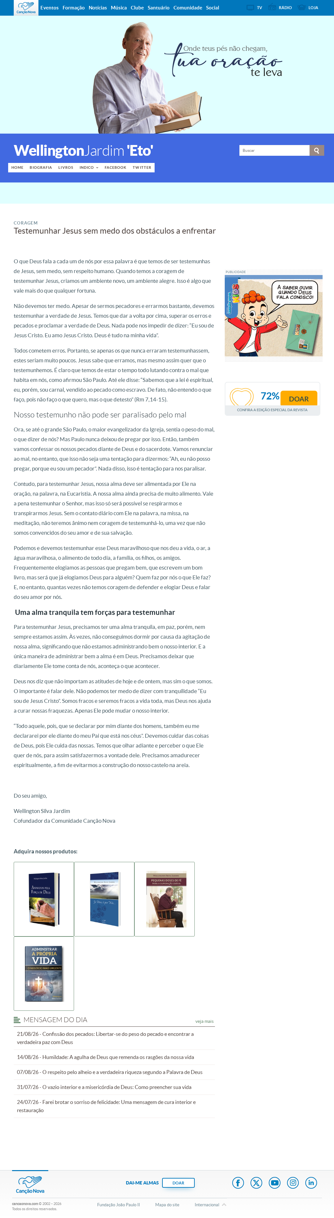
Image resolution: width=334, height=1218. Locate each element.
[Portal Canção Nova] (26, 8)
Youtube (274, 1183)
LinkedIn (311, 1183)
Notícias (98, 7)
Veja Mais (204, 1021)
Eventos (49, 7)
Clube (137, 7)
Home (17, 167)
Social (212, 7)
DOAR (178, 1183)
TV (259, 8)
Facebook (116, 167)
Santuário (159, 7)
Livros (65, 167)
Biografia (41, 167)
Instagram (293, 1183)
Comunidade (188, 7)
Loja (313, 8)
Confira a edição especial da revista (272, 410)
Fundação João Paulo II (118, 1204)
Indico (87, 167)
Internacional (207, 1204)
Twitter (142, 167)
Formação (74, 7)
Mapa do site (167, 1204)
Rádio (285, 8)
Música (119, 7)
